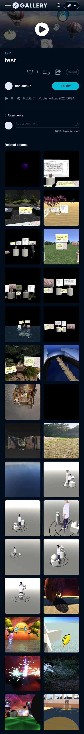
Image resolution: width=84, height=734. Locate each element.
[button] (59, 5)
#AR (8, 53)
